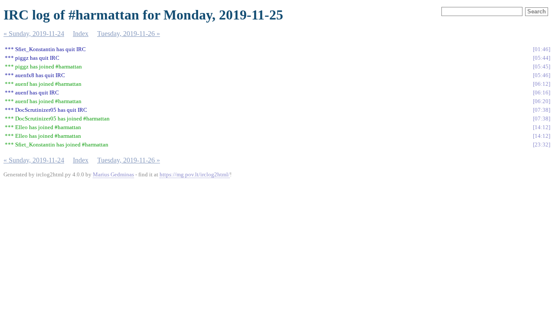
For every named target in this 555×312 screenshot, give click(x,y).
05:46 (541, 75)
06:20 (541, 101)
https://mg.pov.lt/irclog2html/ (195, 174)
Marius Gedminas (113, 174)
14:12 (541, 127)
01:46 (541, 49)
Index (80, 33)
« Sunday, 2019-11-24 (33, 33)
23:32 (541, 144)
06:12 (541, 84)
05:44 (541, 58)
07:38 (541, 110)
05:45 (541, 66)
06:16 (541, 92)
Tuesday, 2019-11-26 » (128, 33)
